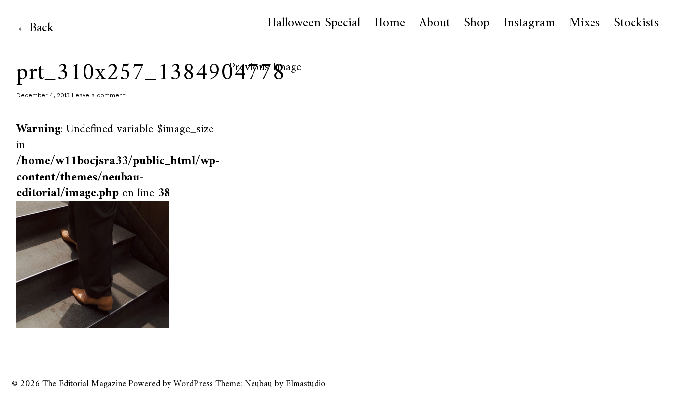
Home (389, 23)
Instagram (529, 23)
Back (41, 28)
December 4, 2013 (43, 95)
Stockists (636, 23)
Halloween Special (313, 23)
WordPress (193, 384)
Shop (477, 23)
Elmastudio (305, 384)
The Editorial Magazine (84, 384)
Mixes (584, 23)
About (434, 23)
